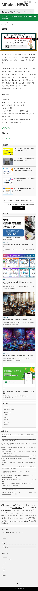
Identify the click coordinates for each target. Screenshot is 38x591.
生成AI (27, 521)
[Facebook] (20, 583)
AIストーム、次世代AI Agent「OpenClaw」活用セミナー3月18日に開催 (17, 434)
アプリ (16, 510)
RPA (5, 510)
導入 (2, 521)
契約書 (27, 518)
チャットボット (7, 515)
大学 (24, 518)
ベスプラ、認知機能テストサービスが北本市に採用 (24, 189)
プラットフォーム (23, 515)
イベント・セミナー (12, 22)
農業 (7, 523)
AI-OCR (6, 505)
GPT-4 (26, 507)
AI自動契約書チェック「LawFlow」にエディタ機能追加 (26, 201)
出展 (20, 518)
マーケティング (32, 515)
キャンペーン (19, 513)
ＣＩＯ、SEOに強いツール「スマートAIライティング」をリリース (16, 479)
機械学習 (19, 521)
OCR (2, 510)
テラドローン (6, 138)
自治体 (32, 521)
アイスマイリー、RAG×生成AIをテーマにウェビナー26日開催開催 (16, 462)
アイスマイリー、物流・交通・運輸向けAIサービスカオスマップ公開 (17, 458)
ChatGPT (17, 507)
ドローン (9, 24)
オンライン (5, 24)
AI (2, 504)
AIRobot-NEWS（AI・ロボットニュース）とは (13, 532)
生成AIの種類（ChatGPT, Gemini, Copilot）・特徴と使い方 (19, 355)
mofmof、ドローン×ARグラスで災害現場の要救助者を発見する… (24, 159)
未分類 (5, 424)
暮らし (5, 422)
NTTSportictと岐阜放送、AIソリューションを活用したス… (24, 179)
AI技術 (7, 507)
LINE (32, 507)
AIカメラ (11, 505)
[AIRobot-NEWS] (14, 5)
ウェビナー (27, 510)
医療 (5, 417)
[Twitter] (17, 583)
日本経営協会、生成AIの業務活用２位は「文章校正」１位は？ (15, 455)
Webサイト (10, 510)
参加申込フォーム (7, 128)
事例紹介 (12, 518)
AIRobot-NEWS (18, 588)
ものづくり (6, 406)
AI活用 (10, 507)
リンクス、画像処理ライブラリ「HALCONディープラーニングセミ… (24, 169)
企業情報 (16, 518)
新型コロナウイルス (9, 521)
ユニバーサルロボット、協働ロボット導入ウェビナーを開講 (11, 201)
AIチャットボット (20, 505)
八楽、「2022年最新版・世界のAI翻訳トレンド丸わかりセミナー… (24, 149)
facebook (30, 2)
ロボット (5, 518)
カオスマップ (11, 513)
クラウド (25, 513)
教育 (5, 419)
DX (23, 508)
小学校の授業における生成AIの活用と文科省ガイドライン (18, 319)
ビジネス (6, 412)
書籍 (16, 521)
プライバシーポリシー (7, 535)
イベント (21, 510)
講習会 (13, 24)
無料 (23, 521)
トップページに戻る (18, 207)
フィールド (19, 22)
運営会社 (4, 537)
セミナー (32, 513)
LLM (34, 507)
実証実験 (32, 518)
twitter (28, 2)
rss (25, 2)
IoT (29, 507)
